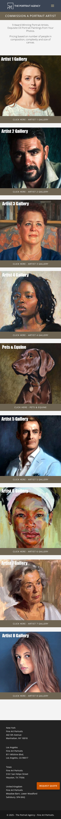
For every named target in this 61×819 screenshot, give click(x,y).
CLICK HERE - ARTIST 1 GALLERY (30, 119)
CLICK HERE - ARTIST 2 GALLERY (30, 191)
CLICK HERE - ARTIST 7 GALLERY (30, 623)
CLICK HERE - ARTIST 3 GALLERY (30, 263)
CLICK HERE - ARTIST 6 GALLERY (30, 551)
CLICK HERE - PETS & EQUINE (30, 407)
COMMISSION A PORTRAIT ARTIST (30, 16)
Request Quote (48, 785)
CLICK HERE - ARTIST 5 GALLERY (30, 479)
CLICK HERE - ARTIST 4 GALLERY (30, 335)
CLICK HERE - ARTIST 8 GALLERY (30, 695)
